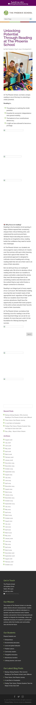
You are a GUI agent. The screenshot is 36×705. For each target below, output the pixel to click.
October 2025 (9, 469)
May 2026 (8, 448)
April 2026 (8, 451)
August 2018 (8, 558)
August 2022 (8, 521)
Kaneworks (28, 702)
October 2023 (9, 500)
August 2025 (8, 474)
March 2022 (8, 532)
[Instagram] (23, 697)
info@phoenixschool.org (12, 593)
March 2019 (8, 550)
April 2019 (8, 547)
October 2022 (9, 518)
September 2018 (10, 556)
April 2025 (8, 483)
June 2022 (8, 527)
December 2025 (9, 463)
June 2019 (8, 541)
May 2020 (8, 535)
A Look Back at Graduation (12, 423)
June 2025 (8, 480)
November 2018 (9, 553)
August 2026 (8, 440)
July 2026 (8, 442)
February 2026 (9, 457)
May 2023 (8, 509)
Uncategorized (26, 49)
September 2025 (10, 471)
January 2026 (9, 460)
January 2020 (9, 538)
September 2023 (10, 503)
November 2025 (9, 466)
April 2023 (8, 512)
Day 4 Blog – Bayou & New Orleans (15, 431)
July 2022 (7, 524)
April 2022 (8, 529)
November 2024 (9, 486)
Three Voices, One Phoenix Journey (15, 420)
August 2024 (8, 489)
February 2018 (9, 561)
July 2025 (8, 477)
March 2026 (8, 454)
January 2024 (9, 495)
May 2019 (8, 544)
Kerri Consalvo (9, 49)
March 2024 (8, 492)
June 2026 (8, 445)
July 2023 (8, 506)
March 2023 (8, 515)
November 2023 (9, 498)
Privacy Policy (9, 702)
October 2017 (9, 564)
